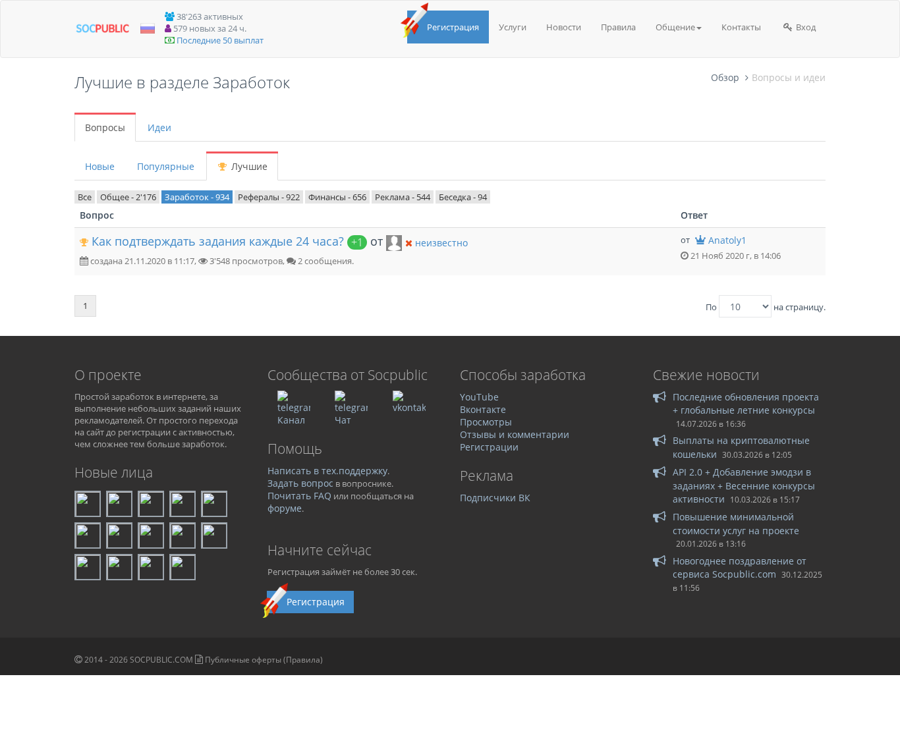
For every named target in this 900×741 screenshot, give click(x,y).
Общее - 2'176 (128, 197)
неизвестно (441, 242)
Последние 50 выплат (220, 40)
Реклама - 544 (402, 197)
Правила (618, 27)
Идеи (159, 127)
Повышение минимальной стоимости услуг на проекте (736, 523)
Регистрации (489, 447)
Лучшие (248, 166)
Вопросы (105, 127)
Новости (563, 27)
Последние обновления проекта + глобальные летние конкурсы (746, 403)
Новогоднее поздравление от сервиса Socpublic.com (739, 567)
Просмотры (486, 422)
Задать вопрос (300, 483)
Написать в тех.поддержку (327, 470)
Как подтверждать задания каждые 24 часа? (218, 241)
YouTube (479, 397)
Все (85, 197)
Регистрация (453, 27)
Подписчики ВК (495, 497)
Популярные (165, 166)
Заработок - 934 (197, 197)
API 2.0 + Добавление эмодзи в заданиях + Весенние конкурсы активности (744, 485)
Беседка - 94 (463, 197)
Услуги (512, 27)
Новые (100, 166)
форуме (284, 508)
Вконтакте (483, 409)
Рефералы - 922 (269, 197)
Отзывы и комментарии (514, 434)
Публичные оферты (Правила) (264, 659)
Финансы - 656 (337, 197)
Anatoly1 (727, 240)
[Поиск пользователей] (394, 242)
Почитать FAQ (299, 495)
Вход (805, 27)
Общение (675, 27)
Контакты (741, 27)
